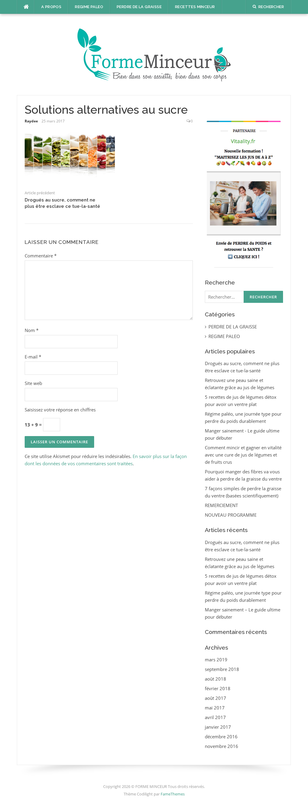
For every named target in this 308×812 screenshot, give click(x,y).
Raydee (31, 121)
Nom (31, 330)
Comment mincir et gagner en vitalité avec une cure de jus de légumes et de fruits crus (243, 454)
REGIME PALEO (89, 7)
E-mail (33, 357)
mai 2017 (215, 708)
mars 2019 (216, 660)
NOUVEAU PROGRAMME (231, 515)
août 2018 (215, 679)
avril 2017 (215, 717)
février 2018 (217, 688)
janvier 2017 (218, 727)
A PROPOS (51, 7)
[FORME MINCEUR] (154, 54)
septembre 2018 (222, 669)
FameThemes (173, 794)
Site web (33, 383)
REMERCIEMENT (221, 505)
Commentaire (41, 256)
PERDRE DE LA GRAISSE (139, 7)
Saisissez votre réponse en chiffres (60, 410)
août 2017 (215, 698)
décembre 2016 (221, 737)
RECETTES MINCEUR (195, 7)
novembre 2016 (221, 746)
